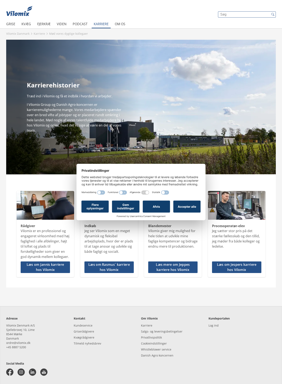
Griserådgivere (84, 331)
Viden (61, 24)
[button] (45, 267)
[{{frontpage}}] (19, 11)
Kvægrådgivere (84, 337)
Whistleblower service (156, 349)
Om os (120, 24)
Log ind (214, 325)
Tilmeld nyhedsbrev (87, 343)
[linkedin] (32, 372)
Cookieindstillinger (154, 343)
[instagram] (21, 372)
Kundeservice (83, 325)
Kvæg (26, 24)
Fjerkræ (44, 24)
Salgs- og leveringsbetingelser (161, 331)
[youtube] (43, 372)
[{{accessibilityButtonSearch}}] (273, 14)
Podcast (80, 24)
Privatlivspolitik (151, 337)
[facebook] (9, 372)
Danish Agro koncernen (157, 355)
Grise (10, 24)
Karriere (101, 24)
